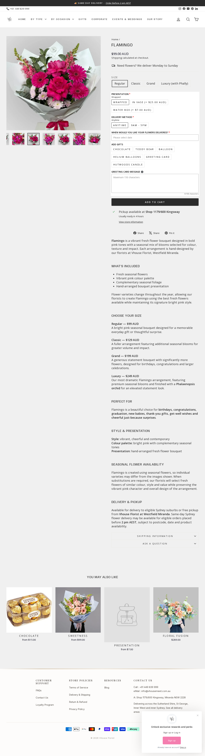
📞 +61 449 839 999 (17, 8)
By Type (37, 19)
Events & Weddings (127, 19)
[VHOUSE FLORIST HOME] (9, 19)
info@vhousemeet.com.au (155, 691)
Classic (135, 83)
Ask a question (155, 543)
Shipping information (155, 536)
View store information (131, 221)
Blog (106, 687)
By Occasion (61, 19)
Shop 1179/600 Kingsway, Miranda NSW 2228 (161, 697)
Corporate (100, 19)
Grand (151, 83)
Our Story (155, 19)
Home (22, 19)
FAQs (38, 690)
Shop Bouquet (29, 629)
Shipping (116, 57)
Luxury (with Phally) (174, 83)
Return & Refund (78, 701)
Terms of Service (78, 687)
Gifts (83, 19)
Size (114, 77)
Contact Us (42, 697)
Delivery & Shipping (79, 694)
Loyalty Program (45, 704)
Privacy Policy (77, 709)
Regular (120, 83)
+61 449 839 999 (148, 687)
